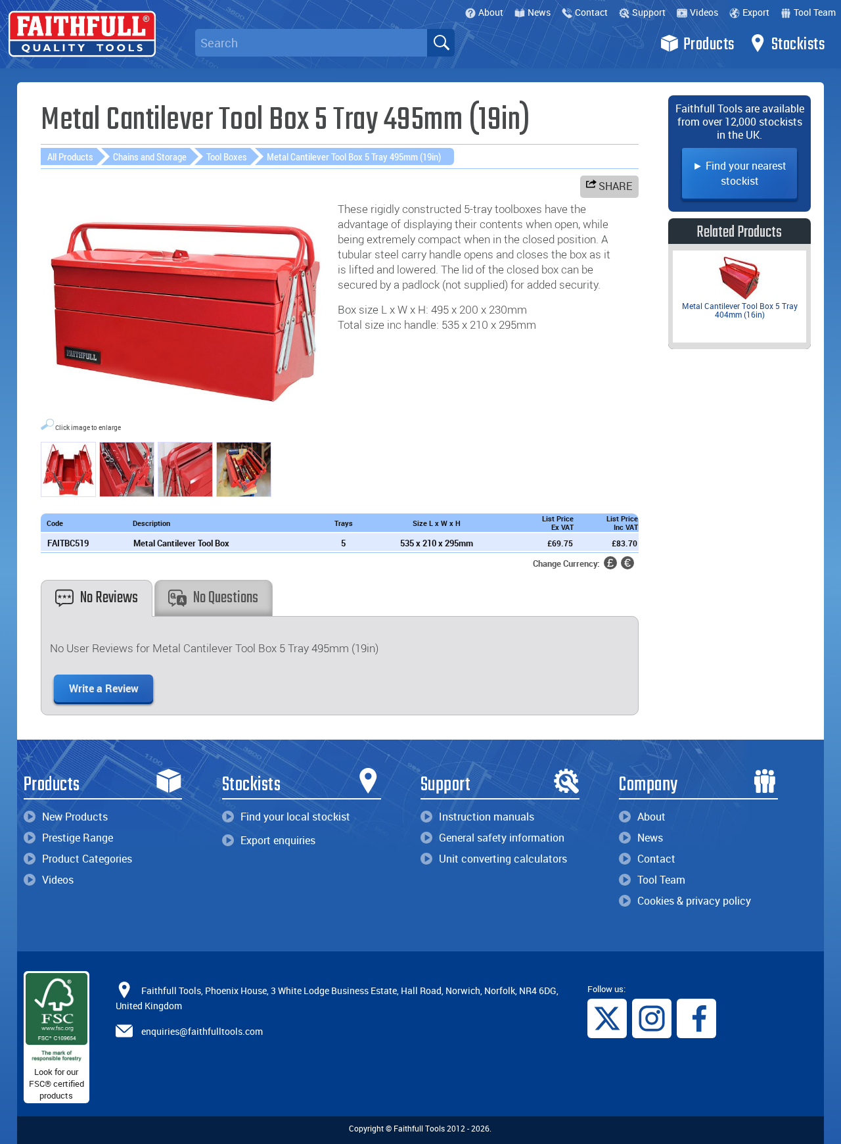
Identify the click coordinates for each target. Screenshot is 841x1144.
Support (649, 12)
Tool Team (815, 12)
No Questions (225, 598)
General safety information (501, 837)
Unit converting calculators (503, 858)
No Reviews (109, 598)
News (539, 12)
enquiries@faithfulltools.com (202, 1031)
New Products (75, 816)
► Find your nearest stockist (739, 173)
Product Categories (87, 858)
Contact (591, 12)
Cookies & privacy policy (694, 901)
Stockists (798, 45)
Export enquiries (277, 840)
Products (709, 45)
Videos (704, 12)
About (490, 12)
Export (755, 12)
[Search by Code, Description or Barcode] (441, 43)
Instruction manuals (486, 816)
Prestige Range (77, 837)
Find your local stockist (295, 816)
